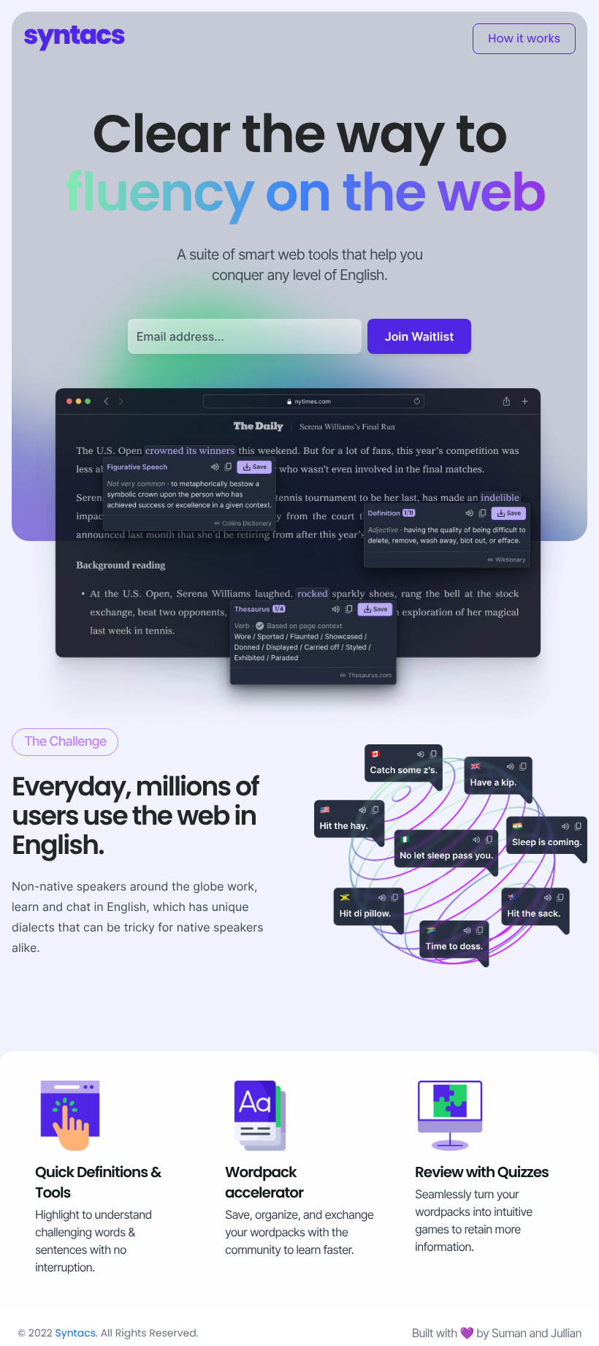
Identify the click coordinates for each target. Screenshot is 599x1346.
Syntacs (76, 1333)
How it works (524, 38)
